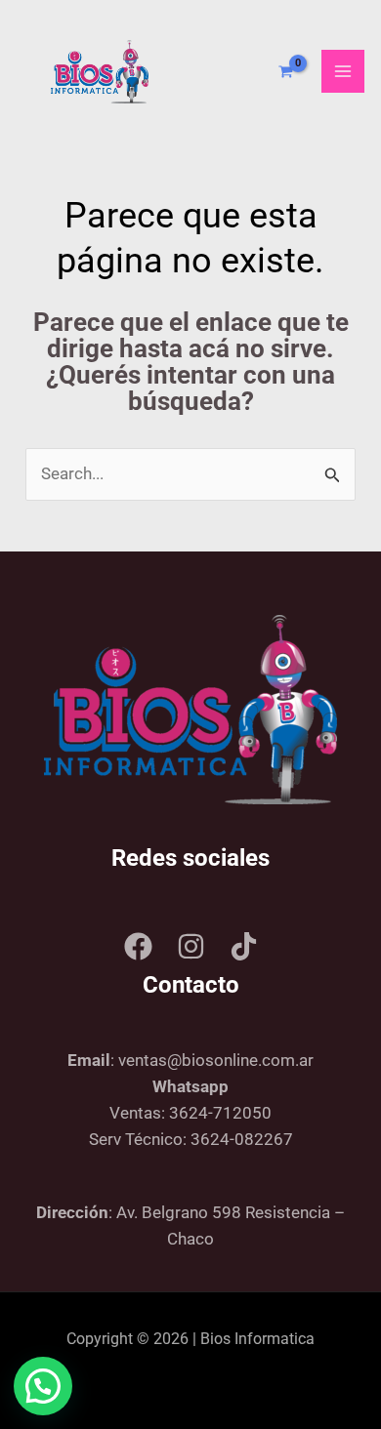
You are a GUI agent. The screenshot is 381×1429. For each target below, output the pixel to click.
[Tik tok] (244, 946)
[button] (43, 1386)
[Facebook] (138, 946)
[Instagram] (191, 946)
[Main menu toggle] (342, 71)
